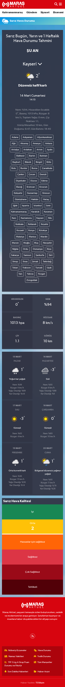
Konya (31, 230)
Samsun (27, 255)
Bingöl (39, 162)
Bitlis (49, 162)
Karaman (48, 212)
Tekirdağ (47, 261)
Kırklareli (32, 224)
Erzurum (43, 187)
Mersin (15, 243)
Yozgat (41, 274)
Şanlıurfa (40, 255)
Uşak (49, 268)
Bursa (34, 168)
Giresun (46, 193)
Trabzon (26, 268)
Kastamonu (26, 218)
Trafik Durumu (44, 656)
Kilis (50, 218)
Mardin (44, 237)
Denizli (43, 174)
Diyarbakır (21, 181)
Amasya (37, 143)
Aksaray (24, 143)
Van (20, 274)
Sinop (15, 261)
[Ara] (56, 4)
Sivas (25, 261)
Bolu (13, 168)
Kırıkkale (20, 224)
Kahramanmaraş (12, 12)
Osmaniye (38, 249)
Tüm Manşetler (44, 662)
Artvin (39, 149)
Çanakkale (47, 168)
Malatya (20, 237)
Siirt (51, 255)
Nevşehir (47, 243)
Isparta (25, 205)
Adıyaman (27, 137)
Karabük (35, 212)
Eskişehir (18, 193)
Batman (43, 156)
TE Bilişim (40, 683)
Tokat (15, 268)
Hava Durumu (44, 650)
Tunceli (38, 268)
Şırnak (35, 261)
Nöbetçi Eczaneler (17, 650)
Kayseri (40, 218)
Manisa (32, 237)
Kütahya (43, 230)
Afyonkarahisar (44, 137)
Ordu (25, 249)
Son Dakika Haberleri (18, 671)
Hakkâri (34, 199)
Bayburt (16, 162)
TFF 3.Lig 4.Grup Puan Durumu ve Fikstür (17, 664)
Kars (14, 218)
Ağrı (14, 143)
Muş (36, 243)
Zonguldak (31, 280)
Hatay (46, 199)
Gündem (31, 12)
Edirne (44, 181)
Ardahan (27, 149)
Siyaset (45, 12)
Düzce (34, 181)
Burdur (24, 168)
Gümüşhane (21, 199)
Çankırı (20, 174)
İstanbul (38, 205)
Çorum (32, 174)
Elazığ (19, 187)
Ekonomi (58, 12)
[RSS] (32, 636)
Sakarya (15, 255)
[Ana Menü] (60, 4)
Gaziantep (32, 193)
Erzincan (31, 187)
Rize (49, 249)
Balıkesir (20, 156)
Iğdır (15, 205)
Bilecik (28, 162)
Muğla (26, 243)
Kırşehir (44, 224)
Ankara (48, 143)
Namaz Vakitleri (16, 656)
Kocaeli (20, 230)
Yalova (30, 274)
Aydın (49, 149)
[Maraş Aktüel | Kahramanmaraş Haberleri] (13, 4)
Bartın (32, 156)
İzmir (48, 205)
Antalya (15, 149)
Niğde (15, 249)
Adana (15, 137)
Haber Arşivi (44, 671)
